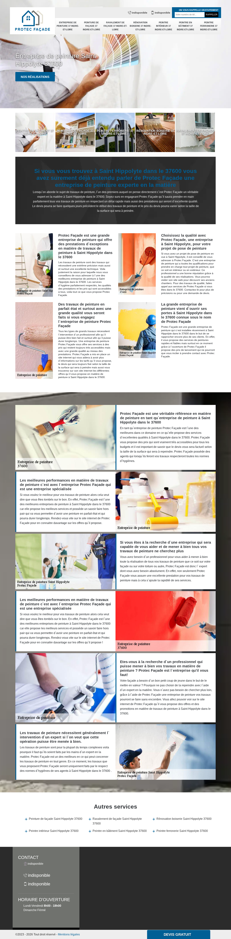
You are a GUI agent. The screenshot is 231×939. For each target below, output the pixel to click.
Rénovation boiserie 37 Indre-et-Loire (140, 26)
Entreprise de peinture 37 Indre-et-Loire (68, 26)
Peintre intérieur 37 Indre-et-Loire (163, 26)
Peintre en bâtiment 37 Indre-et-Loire (185, 26)
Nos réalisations (35, 76)
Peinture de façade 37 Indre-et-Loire (91, 26)
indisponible (139, 12)
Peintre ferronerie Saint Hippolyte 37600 (182, 830)
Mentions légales (69, 934)
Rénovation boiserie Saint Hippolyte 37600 (184, 818)
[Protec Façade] (32, 20)
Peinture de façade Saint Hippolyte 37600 (55, 818)
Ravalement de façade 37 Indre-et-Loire (115, 26)
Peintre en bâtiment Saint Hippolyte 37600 (120, 830)
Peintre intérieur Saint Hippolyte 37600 (54, 830)
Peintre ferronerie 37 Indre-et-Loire (208, 26)
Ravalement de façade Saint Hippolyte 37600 (117, 821)
